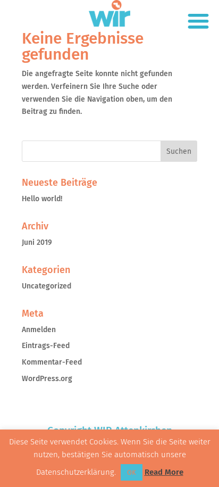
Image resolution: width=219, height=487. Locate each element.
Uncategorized (46, 286)
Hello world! (42, 198)
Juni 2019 (37, 242)
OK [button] (131, 472)
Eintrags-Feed (46, 345)
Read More (164, 472)
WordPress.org (47, 378)
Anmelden (39, 329)
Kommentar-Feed (52, 362)
